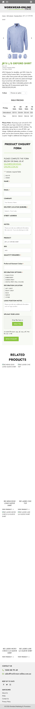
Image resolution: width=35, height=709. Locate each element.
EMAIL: (7, 190)
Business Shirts (11, 67)
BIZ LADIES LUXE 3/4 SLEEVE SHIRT (25, 650)
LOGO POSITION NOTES (13, 301)
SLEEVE (8, 295)
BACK (7, 293)
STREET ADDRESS (10, 216)
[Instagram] (10, 684)
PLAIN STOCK (10, 275)
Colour (4, 93)
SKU (5, 246)
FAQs (4, 696)
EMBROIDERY (9, 278)
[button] (9, 56)
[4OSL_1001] (17, 38)
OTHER (8, 297)
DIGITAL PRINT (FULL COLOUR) (15, 282)
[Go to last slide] (3, 38)
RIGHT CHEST (10, 291)
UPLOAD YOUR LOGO (11, 314)
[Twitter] (6, 684)
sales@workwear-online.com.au (12, 165)
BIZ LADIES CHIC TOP (25, 502)
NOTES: (7, 224)
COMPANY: (8, 198)
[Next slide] (31, 38)
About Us (5, 693)
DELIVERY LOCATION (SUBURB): (16, 207)
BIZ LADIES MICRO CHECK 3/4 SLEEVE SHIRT (9, 651)
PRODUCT (7, 238)
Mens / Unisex (8, 69)
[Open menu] (31, 1)
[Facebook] (3, 684)
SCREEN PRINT (10, 280)
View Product (7, 509)
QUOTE (8, 176)
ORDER (8, 178)
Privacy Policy (6, 702)
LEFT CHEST (9, 288)
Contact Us (5, 699)
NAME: (7, 181)
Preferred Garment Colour (14, 264)
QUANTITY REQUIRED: (12, 255)
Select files (17, 324)
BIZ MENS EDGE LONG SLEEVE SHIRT (10, 503)
